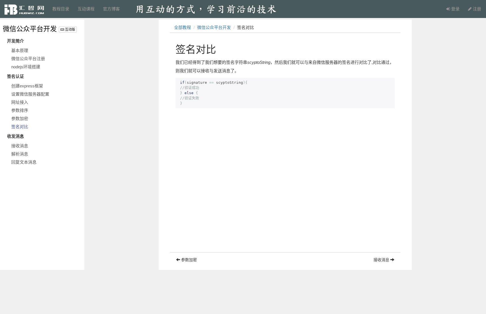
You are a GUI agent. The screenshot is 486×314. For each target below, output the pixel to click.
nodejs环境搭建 (25, 66)
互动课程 (86, 8)
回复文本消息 (24, 162)
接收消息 (19, 145)
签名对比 (19, 126)
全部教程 (182, 27)
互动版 (69, 29)
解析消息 (19, 154)
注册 (476, 8)
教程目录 (60, 8)
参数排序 (19, 110)
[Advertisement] (285, 212)
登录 (455, 8)
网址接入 (19, 102)
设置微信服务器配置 (30, 94)
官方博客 (111, 8)
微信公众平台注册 (28, 58)
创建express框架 (27, 85)
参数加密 (19, 118)
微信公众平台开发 (30, 29)
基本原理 (19, 50)
